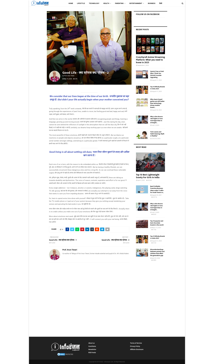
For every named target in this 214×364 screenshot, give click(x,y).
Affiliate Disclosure (136, 349)
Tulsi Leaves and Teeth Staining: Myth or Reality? (157, 134)
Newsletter (92, 349)
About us (91, 343)
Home (71, 3)
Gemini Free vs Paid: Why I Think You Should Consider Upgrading (157, 74)
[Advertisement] (89, 278)
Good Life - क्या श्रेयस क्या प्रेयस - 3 (115, 241)
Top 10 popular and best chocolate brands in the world (157, 223)
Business (151, 3)
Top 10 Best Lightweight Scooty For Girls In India (147, 176)
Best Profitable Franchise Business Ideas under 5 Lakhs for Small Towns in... (157, 189)
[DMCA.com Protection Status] (65, 355)
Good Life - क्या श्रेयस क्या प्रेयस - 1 (62, 241)
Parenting (119, 3)
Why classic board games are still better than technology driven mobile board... (157, 103)
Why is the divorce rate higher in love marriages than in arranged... (156, 119)
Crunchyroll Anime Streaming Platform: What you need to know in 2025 (150, 59)
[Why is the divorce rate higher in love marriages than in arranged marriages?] (142, 120)
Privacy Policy (135, 346)
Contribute (92, 346)
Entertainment (135, 3)
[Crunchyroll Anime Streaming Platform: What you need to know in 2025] (150, 44)
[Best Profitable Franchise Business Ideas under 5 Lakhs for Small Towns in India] (142, 189)
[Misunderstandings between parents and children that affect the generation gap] (142, 252)
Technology (94, 3)
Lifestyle (81, 3)
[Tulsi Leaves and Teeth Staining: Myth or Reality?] (142, 135)
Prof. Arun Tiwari (69, 76)
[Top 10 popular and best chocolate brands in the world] (142, 224)
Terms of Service (136, 343)
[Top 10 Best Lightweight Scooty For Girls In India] (150, 162)
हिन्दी (160, 3)
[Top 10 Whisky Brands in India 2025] (142, 90)
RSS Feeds (92, 352)
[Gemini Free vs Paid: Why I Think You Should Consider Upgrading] (142, 74)
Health (106, 3)
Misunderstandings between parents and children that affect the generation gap (157, 252)
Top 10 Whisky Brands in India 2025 (157, 87)
